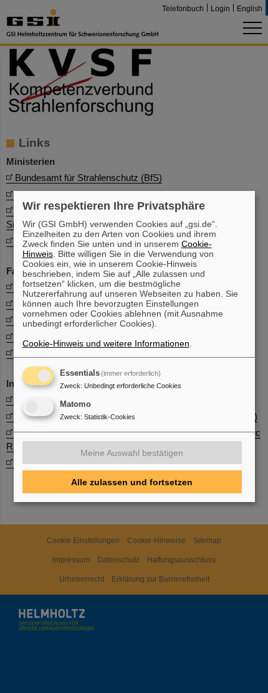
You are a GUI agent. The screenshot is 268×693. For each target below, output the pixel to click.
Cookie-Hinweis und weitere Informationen (105, 343)
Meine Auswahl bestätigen (131, 453)
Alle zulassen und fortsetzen (132, 482)
